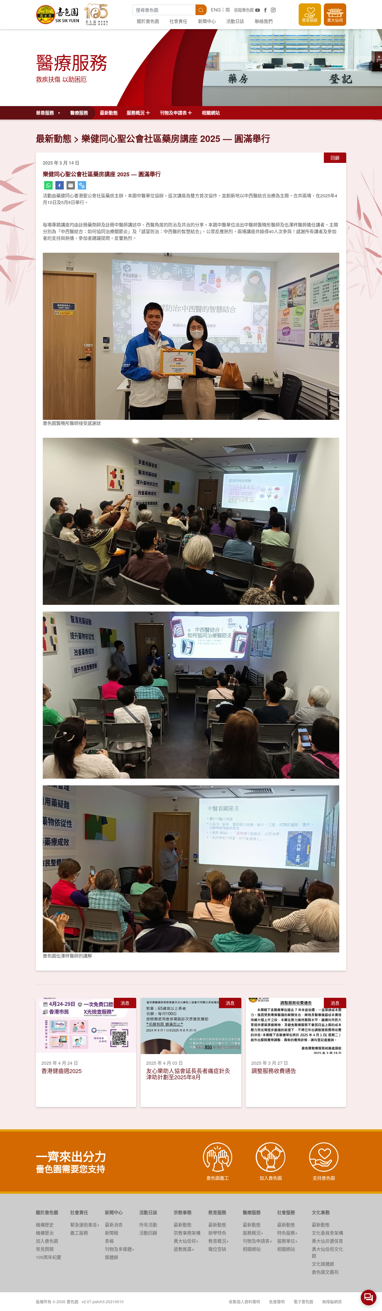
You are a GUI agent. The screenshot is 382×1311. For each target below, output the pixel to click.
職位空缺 (217, 1249)
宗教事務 (183, 1212)
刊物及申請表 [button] (173, 112)
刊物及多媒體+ (119, 1249)
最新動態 (109, 112)
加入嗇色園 (47, 1241)
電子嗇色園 (303, 1301)
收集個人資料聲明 (244, 1301)
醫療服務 (252, 1212)
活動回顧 (148, 1233)
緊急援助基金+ (85, 1224)
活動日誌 (235, 21)
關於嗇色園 (148, 21)
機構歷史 (45, 1224)
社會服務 (286, 1212)
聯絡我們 (264, 21)
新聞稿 (111, 1233)
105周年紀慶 (48, 1257)
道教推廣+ (184, 1249)
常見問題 (45, 1249)
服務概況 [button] (136, 112)
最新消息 (114, 1224)
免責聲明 (277, 1301)
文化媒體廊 (323, 1264)
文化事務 (321, 1212)
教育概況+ (218, 1241)
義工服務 (79, 1233)
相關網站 (211, 112)
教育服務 (217, 1212)
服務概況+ (253, 1233)
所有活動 (148, 1224)
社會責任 (178, 21)
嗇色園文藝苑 (325, 1272)
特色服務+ (287, 1233)
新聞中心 (207, 21)
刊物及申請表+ (257, 1241)
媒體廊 (111, 1257)
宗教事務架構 (187, 1233)
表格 (109, 1241)
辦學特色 (217, 1233)
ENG (216, 9)
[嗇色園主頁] (58, 12)
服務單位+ (287, 1241)
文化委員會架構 (327, 1233)
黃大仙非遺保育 (327, 1241)
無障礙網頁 (332, 1301)
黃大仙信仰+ (186, 1241)
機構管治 (45, 1233)
